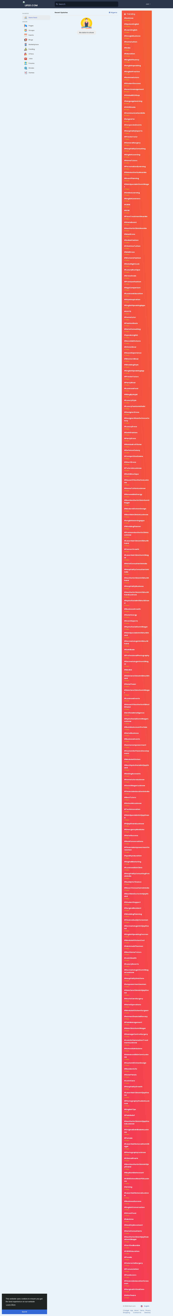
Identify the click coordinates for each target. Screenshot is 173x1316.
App (131, 1310)
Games (31, 73)
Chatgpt (126, 1310)
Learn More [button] (11, 1305)
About (136, 1310)
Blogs (30, 40)
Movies (31, 68)
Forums (31, 63)
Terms (142, 1310)
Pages (30, 26)
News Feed (32, 17)
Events (31, 35)
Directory (147, 1313)
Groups (31, 30)
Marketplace (33, 44)
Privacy (148, 1310)
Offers (31, 54)
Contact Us (137, 1313)
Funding (31, 49)
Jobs (30, 58)
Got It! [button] (24, 1312)
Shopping (126, 1313)
